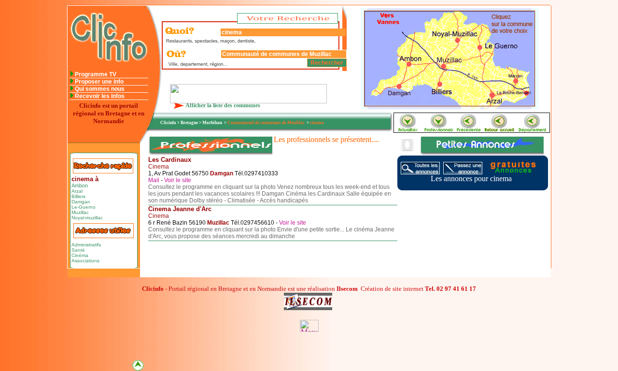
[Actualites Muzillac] (407, 130)
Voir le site (177, 180)
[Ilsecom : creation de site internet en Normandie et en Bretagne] (248, 101)
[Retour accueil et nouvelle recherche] (500, 130)
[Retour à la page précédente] (469, 130)
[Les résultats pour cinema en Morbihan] (533, 130)
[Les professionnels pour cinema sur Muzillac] (438, 130)
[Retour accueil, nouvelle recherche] (108, 68)
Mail (154, 180)
